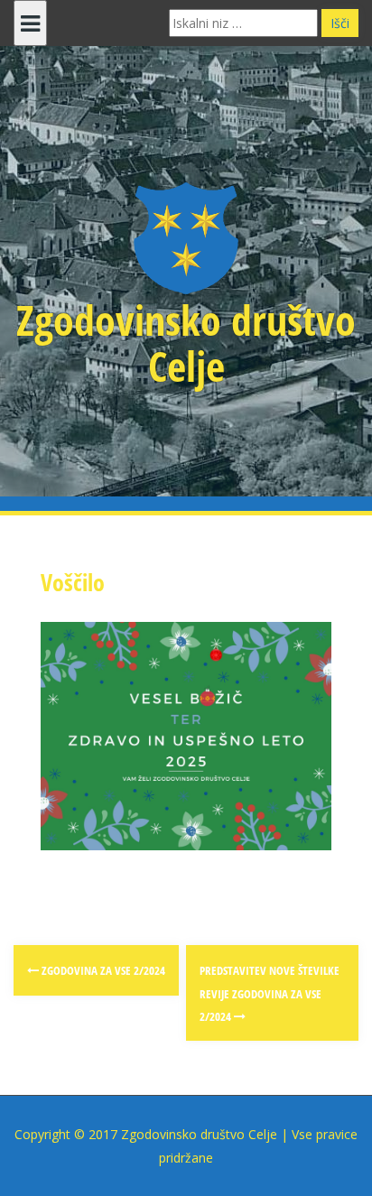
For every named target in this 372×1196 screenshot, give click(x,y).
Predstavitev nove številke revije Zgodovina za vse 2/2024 (269, 993)
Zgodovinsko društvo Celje (186, 343)
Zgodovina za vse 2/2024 (102, 970)
